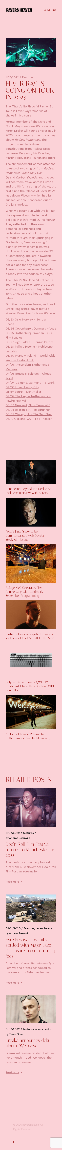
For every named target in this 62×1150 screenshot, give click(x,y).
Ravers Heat (43, 928)
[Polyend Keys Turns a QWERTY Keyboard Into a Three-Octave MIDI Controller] (31, 660)
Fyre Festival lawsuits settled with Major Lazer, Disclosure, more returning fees (30, 948)
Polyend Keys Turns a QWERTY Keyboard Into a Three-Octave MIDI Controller (30, 686)
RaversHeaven (30, 1124)
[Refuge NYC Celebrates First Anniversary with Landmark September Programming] (31, 563)
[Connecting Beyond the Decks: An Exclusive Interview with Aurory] (31, 472)
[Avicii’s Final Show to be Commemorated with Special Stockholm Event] (31, 512)
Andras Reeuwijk (18, 838)
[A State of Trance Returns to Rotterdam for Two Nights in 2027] (31, 712)
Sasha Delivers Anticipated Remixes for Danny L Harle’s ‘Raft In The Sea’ (30, 636)
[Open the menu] (50, 10)
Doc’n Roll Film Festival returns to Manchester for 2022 (30, 849)
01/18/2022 (13, 1029)
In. (14, 1142)
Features (27, 77)
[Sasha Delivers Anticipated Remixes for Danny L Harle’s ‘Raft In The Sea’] (31, 614)
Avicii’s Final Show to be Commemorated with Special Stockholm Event (25, 535)
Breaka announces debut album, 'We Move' (29, 1043)
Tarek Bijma (14, 1034)
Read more (12, 881)
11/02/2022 (13, 833)
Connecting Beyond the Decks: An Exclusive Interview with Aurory (28, 491)
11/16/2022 (12, 77)
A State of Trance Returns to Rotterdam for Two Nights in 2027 (28, 736)
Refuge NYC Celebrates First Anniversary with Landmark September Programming (24, 592)
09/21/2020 (13, 928)
